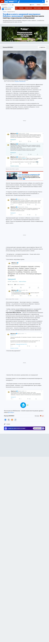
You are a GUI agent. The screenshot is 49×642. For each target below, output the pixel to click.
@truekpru (11, 412)
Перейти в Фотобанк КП (20, 81)
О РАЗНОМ (8, 424)
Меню (2, 1)
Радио (33, 4)
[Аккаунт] (47, 1)
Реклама (38, 4)
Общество (4, 11)
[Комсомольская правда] (11, 1)
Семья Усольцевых (37, 8)
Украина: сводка (28, 8)
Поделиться (42, 47)
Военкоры (21, 8)
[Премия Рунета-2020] (18, 1)
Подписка (45, 4)
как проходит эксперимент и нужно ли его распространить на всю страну (29, 177)
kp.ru (43, 416)
